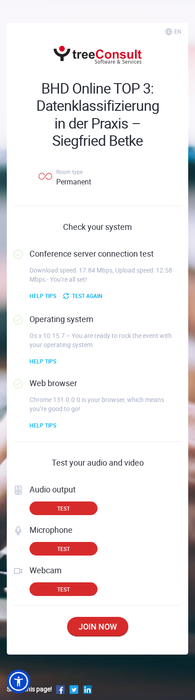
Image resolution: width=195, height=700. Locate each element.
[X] (73, 689)
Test (63, 508)
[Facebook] (60, 689)
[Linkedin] (87, 689)
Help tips (42, 295)
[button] (18, 681)
